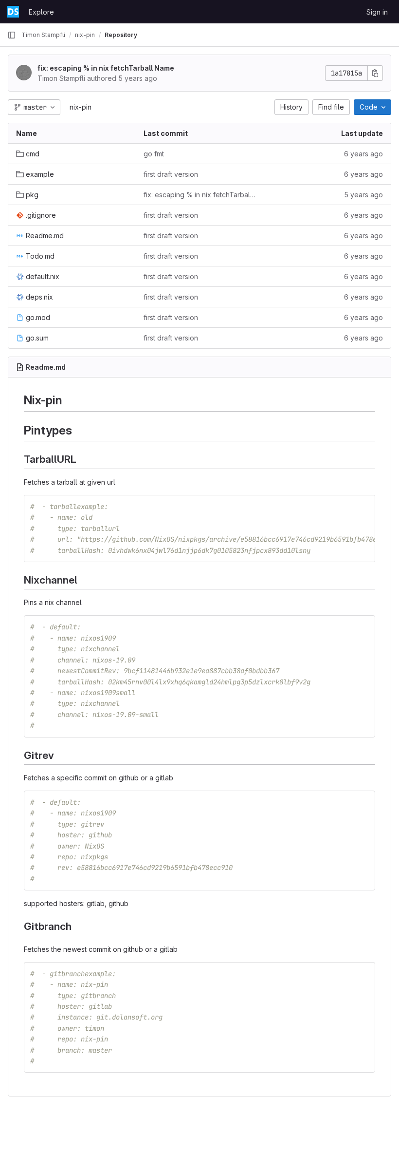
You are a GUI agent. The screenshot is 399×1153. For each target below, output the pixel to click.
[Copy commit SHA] (375, 73)
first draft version (171, 174)
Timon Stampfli (43, 34)
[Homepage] (13, 11)
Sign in (377, 12)
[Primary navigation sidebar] (11, 35)
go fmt (154, 154)
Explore (41, 12)
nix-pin (80, 107)
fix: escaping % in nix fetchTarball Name (105, 68)
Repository (121, 34)
